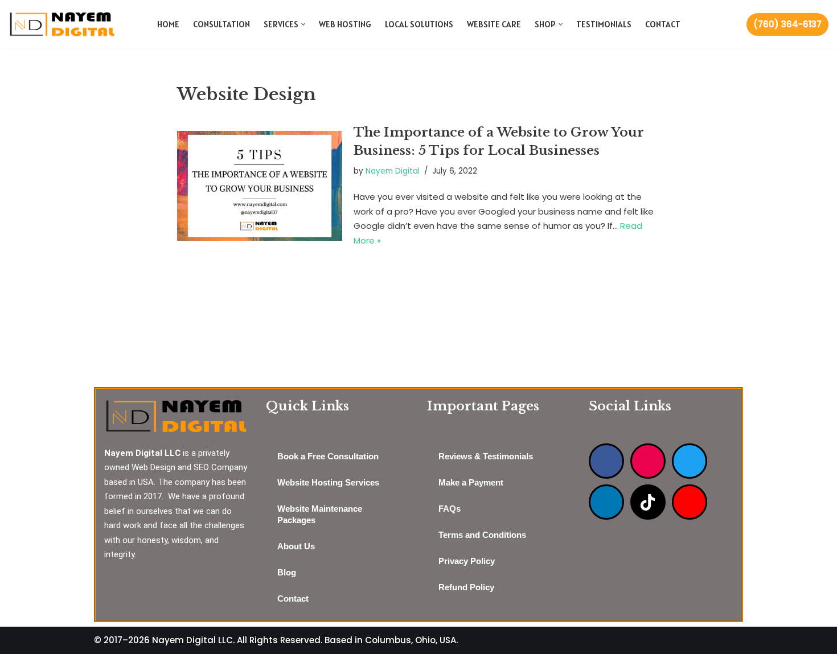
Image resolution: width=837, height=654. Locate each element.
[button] (303, 24)
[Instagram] (648, 461)
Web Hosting (345, 24)
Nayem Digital (393, 171)
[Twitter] (689, 461)
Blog (286, 572)
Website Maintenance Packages (319, 514)
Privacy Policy (466, 561)
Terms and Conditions (482, 535)
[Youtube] (689, 502)
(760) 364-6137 (787, 24)
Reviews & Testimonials (485, 456)
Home (168, 24)
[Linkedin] (606, 502)
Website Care (494, 24)
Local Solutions (419, 24)
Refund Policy (466, 587)
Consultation (221, 24)
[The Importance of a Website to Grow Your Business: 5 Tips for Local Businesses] (259, 186)
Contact (662, 24)
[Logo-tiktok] (648, 502)
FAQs (449, 508)
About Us (296, 546)
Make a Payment (470, 482)
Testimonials (603, 24)
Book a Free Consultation (328, 456)
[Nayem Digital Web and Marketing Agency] (62, 24)
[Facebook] (606, 461)
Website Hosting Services (328, 482)
